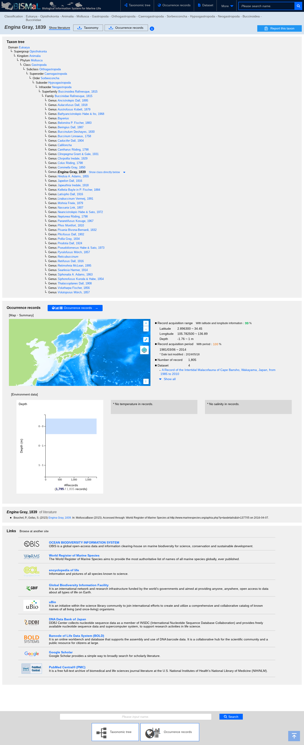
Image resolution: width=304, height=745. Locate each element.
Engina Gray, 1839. (60, 517)
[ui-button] (298, 6)
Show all (170, 379)
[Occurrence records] (169, 725)
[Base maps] (144, 350)
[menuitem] (226, 6)
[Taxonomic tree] (115, 725)
